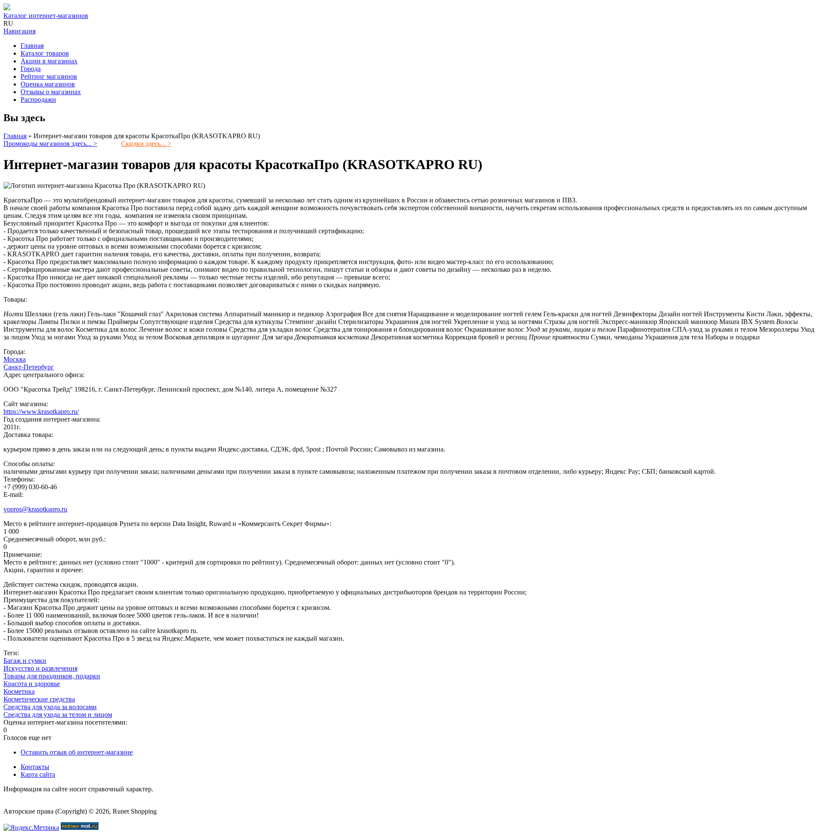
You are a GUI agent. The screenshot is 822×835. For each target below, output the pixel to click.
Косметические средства (39, 699)
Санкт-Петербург (28, 367)
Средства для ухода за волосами (50, 706)
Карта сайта (38, 774)
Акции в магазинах (49, 61)
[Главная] (6, 8)
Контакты (35, 766)
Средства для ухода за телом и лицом (57, 714)
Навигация (19, 31)
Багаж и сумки (24, 660)
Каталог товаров (45, 53)
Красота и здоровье (31, 683)
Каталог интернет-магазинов (45, 15)
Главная (32, 45)
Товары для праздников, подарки (51, 676)
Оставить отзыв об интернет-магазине (77, 752)
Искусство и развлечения (40, 668)
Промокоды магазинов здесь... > (50, 143)
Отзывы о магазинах (51, 91)
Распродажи (38, 99)
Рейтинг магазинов (49, 76)
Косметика (19, 691)
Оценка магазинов (48, 84)
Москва (14, 359)
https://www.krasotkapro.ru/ (41, 411)
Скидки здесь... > (146, 143)
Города (31, 68)
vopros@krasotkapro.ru (35, 509)
